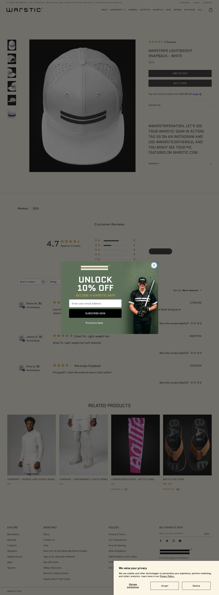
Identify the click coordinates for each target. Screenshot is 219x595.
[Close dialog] (154, 265)
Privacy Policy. (167, 576)
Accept (164, 585)
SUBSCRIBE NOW (95, 313)
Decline (196, 585)
